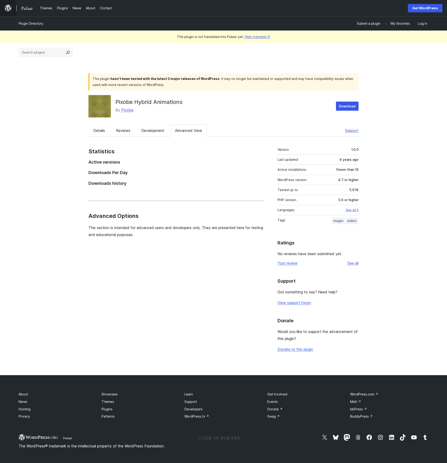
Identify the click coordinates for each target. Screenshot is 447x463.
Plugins (107, 409)
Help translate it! (257, 37)
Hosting (24, 409)
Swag (273, 416)
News (23, 402)
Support (352, 130)
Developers (193, 409)
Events (272, 402)
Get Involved (277, 394)
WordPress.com (364, 394)
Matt (355, 402)
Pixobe (127, 110)
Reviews (123, 130)
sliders (352, 221)
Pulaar (67, 438)
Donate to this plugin (295, 349)
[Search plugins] (68, 52)
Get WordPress (425, 8)
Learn (188, 394)
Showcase (110, 394)
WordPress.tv (196, 416)
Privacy (24, 416)
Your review (288, 263)
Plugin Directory (31, 23)
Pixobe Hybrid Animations (149, 102)
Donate (275, 409)
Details (99, 130)
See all (353, 263)
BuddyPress (361, 416)
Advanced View (188, 130)
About (23, 394)
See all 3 (352, 210)
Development (152, 130)
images (338, 221)
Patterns (108, 416)
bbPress (358, 409)
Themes (108, 402)
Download (347, 106)
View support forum (294, 302)
